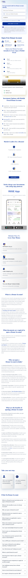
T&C (19, 20)
